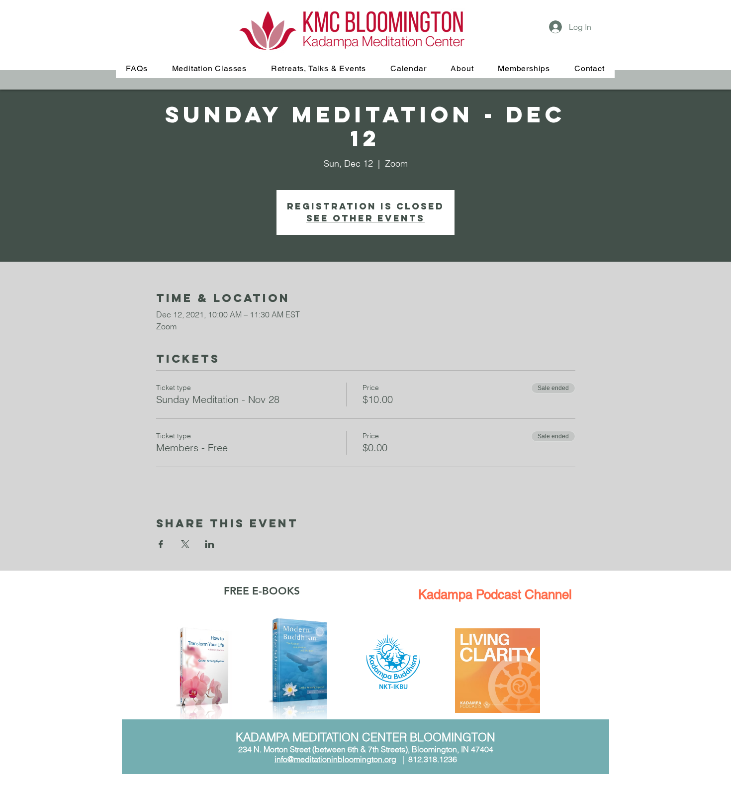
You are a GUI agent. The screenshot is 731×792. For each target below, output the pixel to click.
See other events (365, 218)
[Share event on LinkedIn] (209, 544)
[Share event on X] (185, 544)
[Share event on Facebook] (161, 544)
